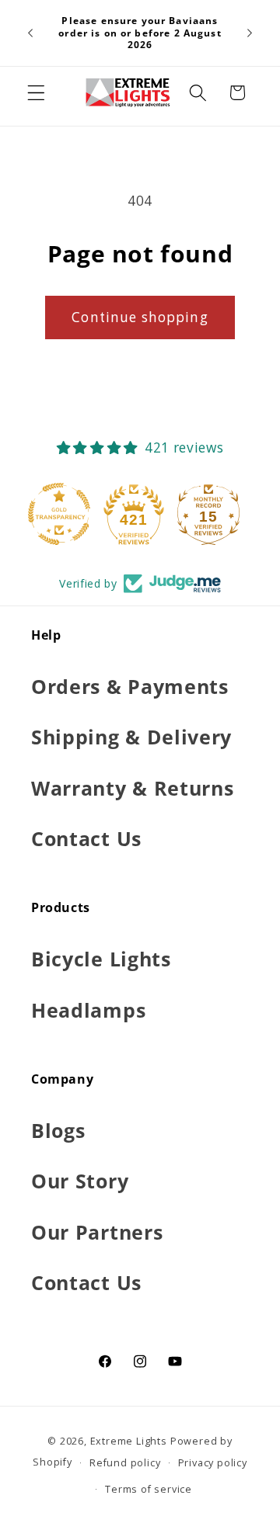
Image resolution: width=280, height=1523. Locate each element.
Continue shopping (140, 317)
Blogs (58, 1130)
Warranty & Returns (132, 788)
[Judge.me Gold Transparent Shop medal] (65, 514)
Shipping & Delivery (131, 736)
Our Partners (97, 1232)
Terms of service (148, 1489)
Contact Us (86, 838)
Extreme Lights (128, 1441)
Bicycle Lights (101, 958)
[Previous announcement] (30, 33)
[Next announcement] (250, 33)
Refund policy (124, 1462)
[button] (36, 93)
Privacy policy (212, 1462)
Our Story (79, 1180)
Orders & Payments (130, 686)
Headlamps (88, 1010)
